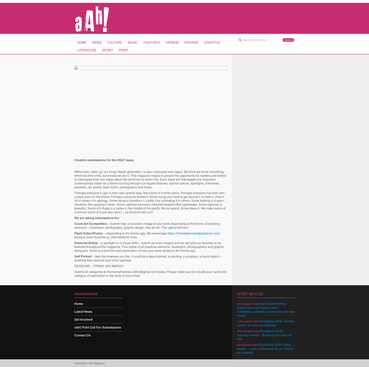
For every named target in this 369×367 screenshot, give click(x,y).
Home (81, 42)
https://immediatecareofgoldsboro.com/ (194, 233)
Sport (107, 50)
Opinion (172, 42)
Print (123, 50)
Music (133, 42)
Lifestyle (212, 42)
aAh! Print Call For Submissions (97, 327)
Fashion (191, 42)
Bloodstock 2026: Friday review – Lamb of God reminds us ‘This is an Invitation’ (265, 348)
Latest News (83, 311)
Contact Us (82, 335)
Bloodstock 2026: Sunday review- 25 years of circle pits (266, 323)
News (97, 42)
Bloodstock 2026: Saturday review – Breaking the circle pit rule (264, 335)
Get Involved (83, 319)
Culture (114, 42)
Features (152, 42)
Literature (86, 50)
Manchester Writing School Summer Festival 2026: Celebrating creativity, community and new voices (265, 309)
